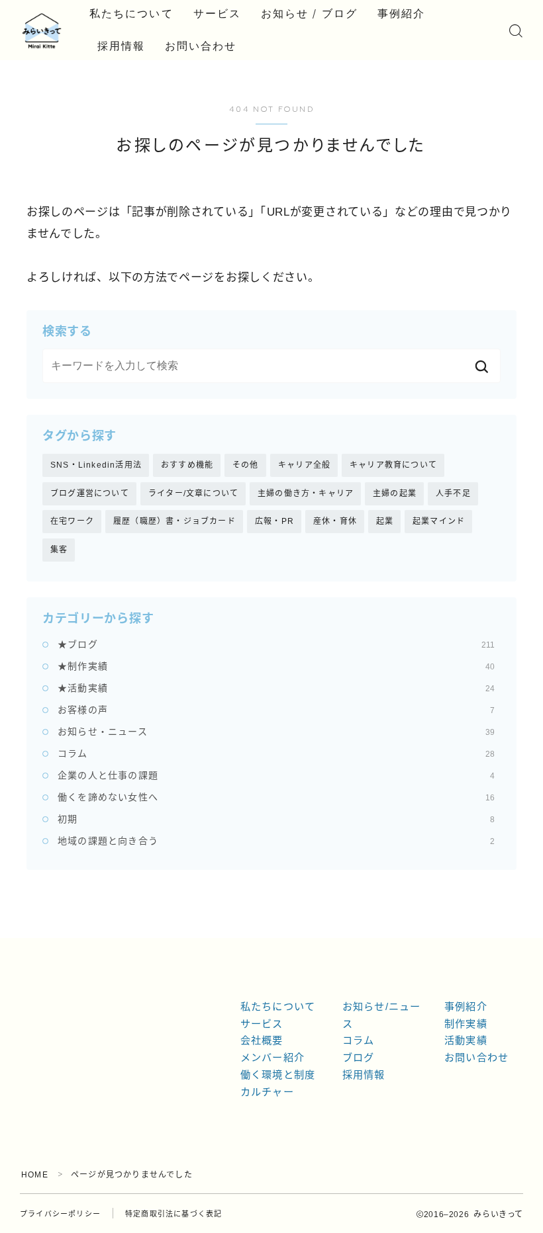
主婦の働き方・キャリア (306, 493)
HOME (34, 1174)
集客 (59, 549)
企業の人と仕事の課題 (276, 775)
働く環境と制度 (277, 1074)
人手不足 (453, 493)
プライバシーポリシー (60, 1214)
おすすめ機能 (187, 465)
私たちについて (131, 13)
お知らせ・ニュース (276, 731)
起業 (384, 521)
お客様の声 (276, 709)
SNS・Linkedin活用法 (96, 465)
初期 (276, 819)
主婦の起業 (395, 493)
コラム (276, 753)
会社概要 (261, 1040)
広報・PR (274, 521)
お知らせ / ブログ (309, 13)
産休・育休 (335, 521)
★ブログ (276, 644)
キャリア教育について (393, 465)
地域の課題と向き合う (276, 840)
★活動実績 (276, 688)
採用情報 (121, 46)
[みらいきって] (42, 31)
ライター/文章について (193, 493)
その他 (245, 465)
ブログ (358, 1057)
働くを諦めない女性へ (276, 797)
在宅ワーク (72, 521)
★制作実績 (276, 666)
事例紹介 (401, 13)
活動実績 (465, 1040)
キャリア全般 (304, 465)
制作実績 (465, 1023)
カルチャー (267, 1091)
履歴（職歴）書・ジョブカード (174, 521)
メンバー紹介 (272, 1057)
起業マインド (439, 521)
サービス (217, 13)
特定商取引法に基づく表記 (173, 1214)
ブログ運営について (89, 493)
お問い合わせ (201, 46)
